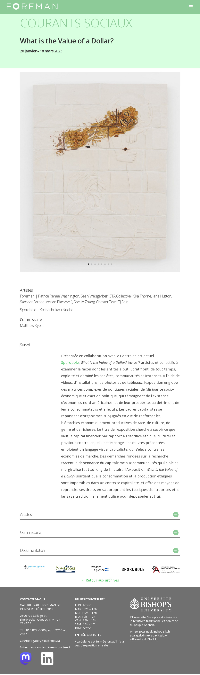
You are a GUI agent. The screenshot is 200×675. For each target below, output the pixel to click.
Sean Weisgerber (94, 296)
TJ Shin (123, 302)
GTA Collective (120, 296)
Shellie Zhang (84, 302)
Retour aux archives (102, 580)
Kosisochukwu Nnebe (56, 309)
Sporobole (28, 309)
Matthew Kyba (31, 325)
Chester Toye (106, 302)
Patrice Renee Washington (58, 296)
